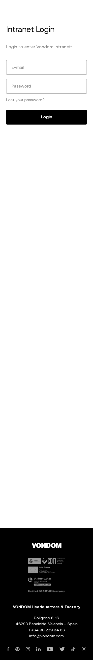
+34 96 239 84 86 (48, 630)
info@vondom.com (46, 636)
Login (46, 116)
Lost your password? (25, 100)
